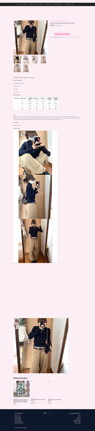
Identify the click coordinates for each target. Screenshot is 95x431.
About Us (78, 417)
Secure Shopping (18, 418)
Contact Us (78, 418)
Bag (20, 4)
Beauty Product (40, 4)
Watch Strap (48, 4)
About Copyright (77, 420)
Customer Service (77, 421)
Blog (73, 4)
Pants (61, 20)
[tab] (15, 78)
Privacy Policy (17, 415)
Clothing (25, 4)
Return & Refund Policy (19, 423)
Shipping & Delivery (18, 421)
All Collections (66, 4)
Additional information (23, 77)
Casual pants (52, 20)
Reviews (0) (31, 77)
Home (17, 4)
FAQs (79, 415)
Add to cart (62, 34)
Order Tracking (77, 423)
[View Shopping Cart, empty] (77, 4)
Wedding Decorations (57, 4)
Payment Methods (18, 420)
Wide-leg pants (65, 20)
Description (15, 77)
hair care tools (31, 4)
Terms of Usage (18, 417)
